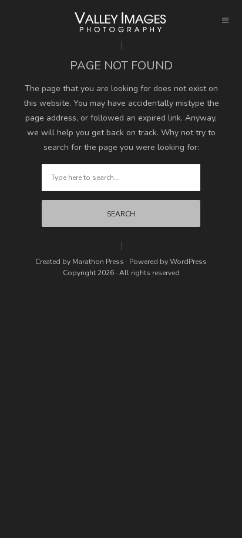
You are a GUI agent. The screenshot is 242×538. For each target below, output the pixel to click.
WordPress (188, 261)
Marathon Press (98, 261)
